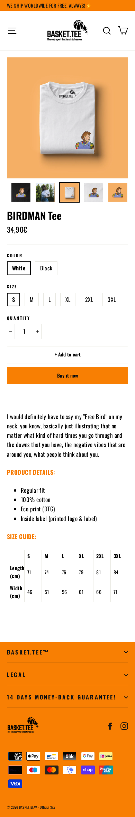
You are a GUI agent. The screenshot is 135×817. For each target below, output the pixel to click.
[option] (67, 117)
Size (12, 286)
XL (68, 299)
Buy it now (67, 375)
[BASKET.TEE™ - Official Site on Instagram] (124, 725)
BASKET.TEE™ (28, 652)
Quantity (18, 318)
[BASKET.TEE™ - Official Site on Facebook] (110, 725)
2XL (89, 299)
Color (14, 255)
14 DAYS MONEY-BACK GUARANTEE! (61, 697)
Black (46, 268)
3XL (112, 299)
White (19, 268)
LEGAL (16, 674)
